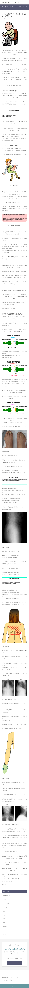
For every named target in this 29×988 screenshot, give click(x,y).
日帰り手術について (7, 977)
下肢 (4, 915)
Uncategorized (6, 895)
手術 (4, 922)
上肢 (4, 911)
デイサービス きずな (7, 980)
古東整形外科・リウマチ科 (10, 2)
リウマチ (5, 907)
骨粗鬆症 (5, 926)
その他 (3, 18)
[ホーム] (2, 6)
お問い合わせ (14, 963)
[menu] (26, 2)
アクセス (17, 977)
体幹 (4, 919)
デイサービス (6, 903)
